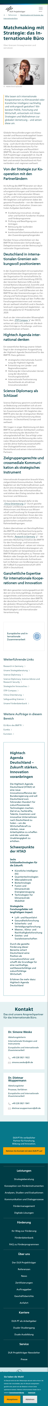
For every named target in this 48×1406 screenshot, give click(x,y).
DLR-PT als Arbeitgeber (24, 1321)
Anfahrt (24, 1303)
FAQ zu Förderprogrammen (24, 1244)
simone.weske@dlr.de (22, 1062)
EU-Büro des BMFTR (12, 725)
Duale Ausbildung (24, 1334)
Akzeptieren (12, 1399)
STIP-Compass (10, 690)
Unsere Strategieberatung (15, 670)
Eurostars (7, 733)
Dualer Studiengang (24, 1328)
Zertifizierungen (24, 1283)
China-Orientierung (12, 694)
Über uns (24, 1254)
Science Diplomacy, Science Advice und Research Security (21, 680)
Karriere (24, 1312)
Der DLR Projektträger (24, 1262)
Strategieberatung (24, 1179)
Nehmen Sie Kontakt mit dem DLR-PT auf (24, 1151)
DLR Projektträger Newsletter (24, 1353)
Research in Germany (13, 666)
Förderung (24, 1222)
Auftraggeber (24, 1289)
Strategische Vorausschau (15, 686)
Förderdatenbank (24, 1238)
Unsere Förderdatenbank (15, 703)
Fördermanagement (24, 1206)
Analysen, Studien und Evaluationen (24, 1193)
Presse (24, 1359)
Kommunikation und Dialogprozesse (24, 1199)
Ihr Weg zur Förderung (24, 1231)
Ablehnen (30, 1399)
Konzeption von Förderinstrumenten (24, 1186)
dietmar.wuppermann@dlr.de (26, 1108)
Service (24, 1344)
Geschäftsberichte (24, 1296)
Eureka (6, 729)
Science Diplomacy (12, 674)
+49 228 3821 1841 (21, 1103)
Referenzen (12, 15)
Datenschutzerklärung (16, 1392)
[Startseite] (4, 15)
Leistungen (24, 1170)
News (24, 1276)
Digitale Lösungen (24, 1213)
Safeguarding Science (13, 699)
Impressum (31, 1392)
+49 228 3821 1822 (21, 1057)
